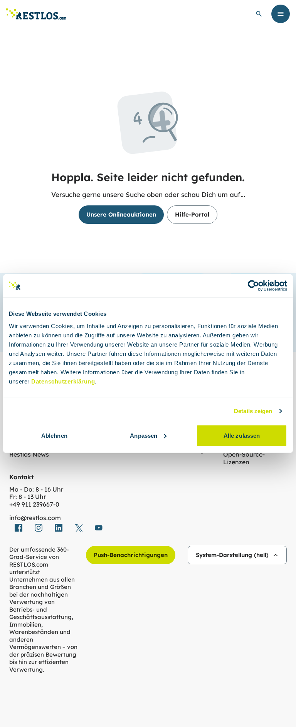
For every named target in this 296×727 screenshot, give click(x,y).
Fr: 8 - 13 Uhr (27, 496)
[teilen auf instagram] (38, 528)
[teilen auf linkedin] (58, 528)
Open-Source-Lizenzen (244, 458)
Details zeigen (253, 411)
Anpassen (143, 435)
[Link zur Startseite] (36, 14)
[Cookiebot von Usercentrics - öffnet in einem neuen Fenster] (253, 286)
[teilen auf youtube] (98, 528)
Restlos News (29, 454)
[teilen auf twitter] (78, 528)
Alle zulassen (242, 435)
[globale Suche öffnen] (259, 14)
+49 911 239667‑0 (34, 504)
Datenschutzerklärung (63, 381)
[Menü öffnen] (280, 14)
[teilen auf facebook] (18, 528)
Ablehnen (54, 435)
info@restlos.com (35, 518)
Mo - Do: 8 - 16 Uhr (36, 489)
